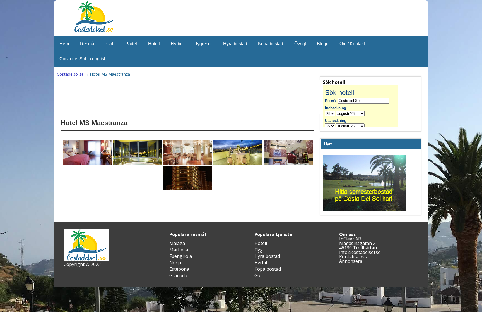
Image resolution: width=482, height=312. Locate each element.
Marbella (178, 250)
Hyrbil (176, 43)
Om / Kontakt (352, 43)
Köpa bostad (270, 43)
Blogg (323, 43)
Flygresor (202, 43)
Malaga (177, 243)
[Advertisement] (198, 96)
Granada (178, 275)
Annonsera (350, 261)
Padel (131, 43)
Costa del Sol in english (83, 58)
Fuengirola (180, 256)
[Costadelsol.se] (94, 31)
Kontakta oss (353, 257)
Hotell (154, 43)
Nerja (175, 262)
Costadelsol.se (70, 74)
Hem (64, 43)
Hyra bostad (235, 43)
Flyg (258, 250)
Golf (110, 43)
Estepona (179, 269)
